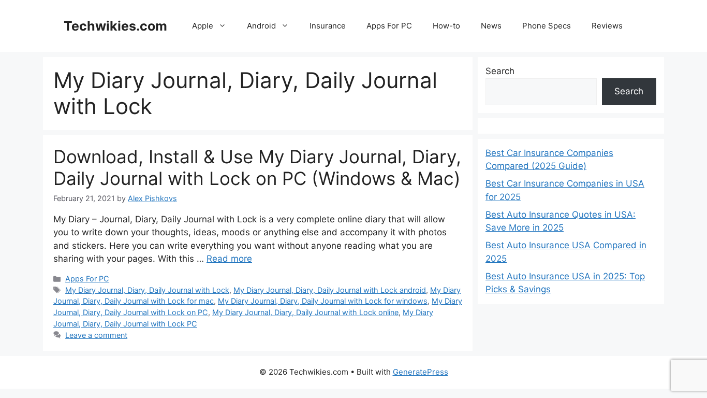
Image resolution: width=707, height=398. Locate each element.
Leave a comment (96, 335)
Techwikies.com (115, 26)
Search (499, 71)
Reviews (607, 26)
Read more (229, 258)
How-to (446, 26)
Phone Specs (546, 26)
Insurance (328, 26)
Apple (202, 26)
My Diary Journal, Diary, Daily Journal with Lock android (329, 290)
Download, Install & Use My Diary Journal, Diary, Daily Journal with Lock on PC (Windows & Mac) (257, 167)
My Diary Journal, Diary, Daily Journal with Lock (147, 290)
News (491, 26)
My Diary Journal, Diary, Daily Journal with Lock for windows (323, 300)
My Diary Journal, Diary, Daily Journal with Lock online (305, 312)
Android (261, 26)
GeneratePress (420, 372)
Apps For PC (389, 26)
